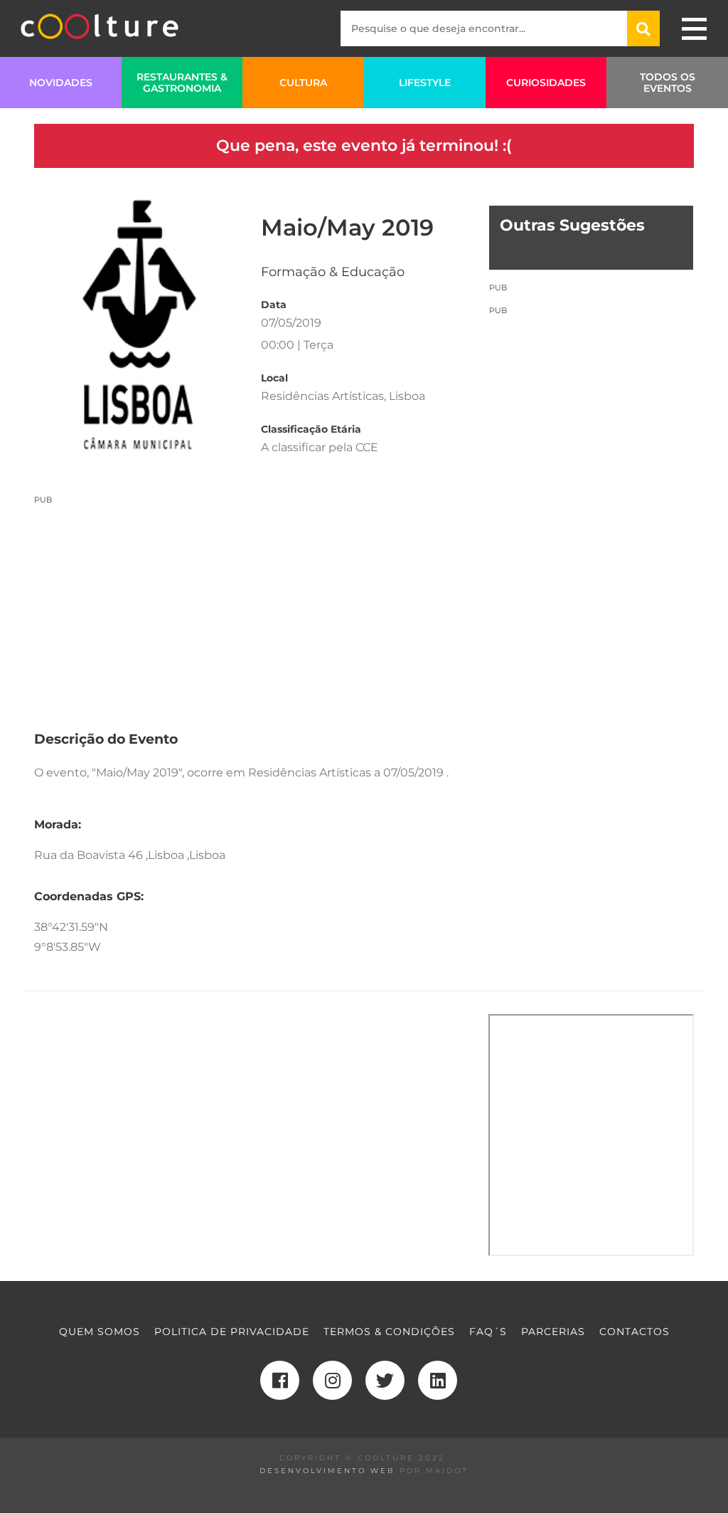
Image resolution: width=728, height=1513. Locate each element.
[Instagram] (332, 1380)
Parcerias (553, 1331)
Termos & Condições (389, 1331)
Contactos (634, 1331)
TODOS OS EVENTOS (667, 82)
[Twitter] (385, 1380)
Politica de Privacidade (231, 1331)
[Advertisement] (250, 605)
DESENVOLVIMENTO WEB (327, 1470)
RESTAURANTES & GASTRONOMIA (182, 82)
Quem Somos (99, 1331)
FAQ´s (488, 1331)
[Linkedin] (437, 1380)
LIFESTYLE (425, 82)
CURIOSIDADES (546, 82)
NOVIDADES (60, 82)
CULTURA (303, 82)
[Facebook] (279, 1380)
